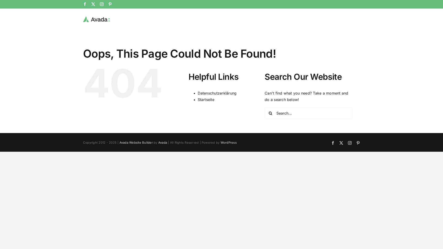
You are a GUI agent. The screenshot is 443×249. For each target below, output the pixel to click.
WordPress (229, 142)
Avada (162, 142)
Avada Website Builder (136, 142)
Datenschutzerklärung (217, 93)
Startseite (206, 99)
